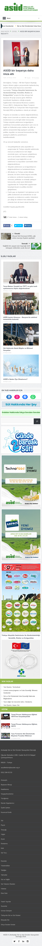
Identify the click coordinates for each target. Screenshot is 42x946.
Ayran (3, 839)
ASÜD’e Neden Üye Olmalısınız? (15, 379)
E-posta (36, 78)
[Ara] (37, 421)
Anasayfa (4, 780)
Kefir (2, 848)
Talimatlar (4, 875)
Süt (2, 820)
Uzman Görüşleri (6, 911)
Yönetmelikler (5, 866)
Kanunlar (4, 861)
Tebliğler (3, 870)
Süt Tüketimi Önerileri (8, 884)
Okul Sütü (4, 893)
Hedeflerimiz (5, 789)
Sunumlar (4, 906)
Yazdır (28, 78)
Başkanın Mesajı (6, 785)
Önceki (17, 233)
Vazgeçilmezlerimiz (7, 794)
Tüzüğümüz (5, 798)
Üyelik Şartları (5, 808)
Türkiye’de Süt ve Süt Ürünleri (10, 915)
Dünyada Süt (5, 920)
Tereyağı (3, 830)
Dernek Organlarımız (7, 803)
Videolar (3, 889)
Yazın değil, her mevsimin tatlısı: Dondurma (17, 702)
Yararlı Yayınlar (6, 901)
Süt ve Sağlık (5, 879)
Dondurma (4, 843)
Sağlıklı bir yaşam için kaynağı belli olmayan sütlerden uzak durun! (16, 247)
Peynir (3, 825)
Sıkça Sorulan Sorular (8, 924)
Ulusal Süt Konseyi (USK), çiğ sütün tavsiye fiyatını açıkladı (23, 237)
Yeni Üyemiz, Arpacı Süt (11, 705)
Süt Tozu (4, 853)
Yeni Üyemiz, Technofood (11, 687)
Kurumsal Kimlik (6, 812)
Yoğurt (3, 834)
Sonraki (25, 244)
